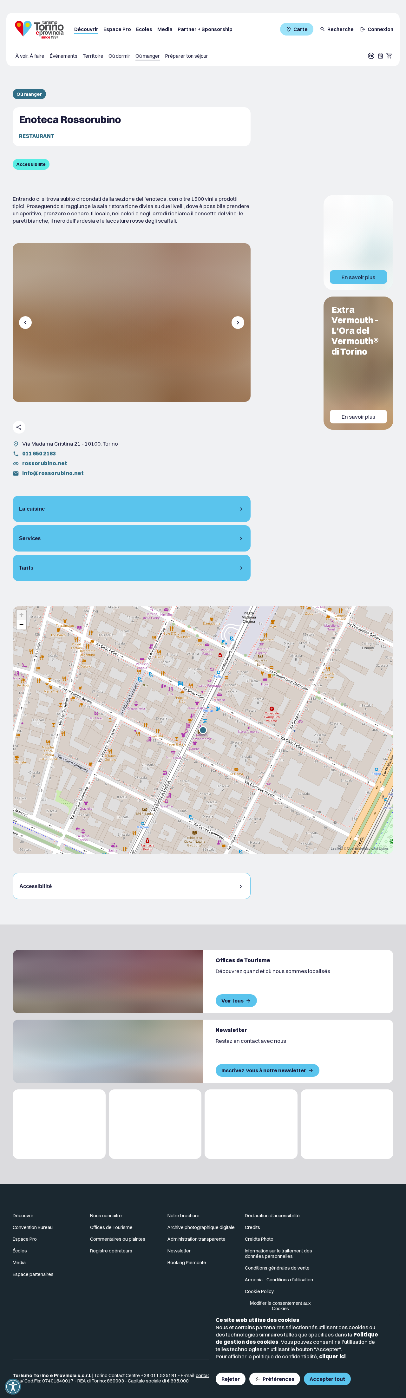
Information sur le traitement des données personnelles (278, 1253)
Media (165, 29)
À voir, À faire (29, 56)
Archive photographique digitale (201, 1227)
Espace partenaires (33, 1274)
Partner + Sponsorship (205, 29)
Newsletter (179, 1251)
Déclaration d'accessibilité (272, 1215)
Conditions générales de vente (277, 1268)
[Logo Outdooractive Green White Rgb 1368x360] (347, 1124)
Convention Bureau (33, 1227)
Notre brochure (183, 1215)
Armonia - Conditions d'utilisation (279, 1280)
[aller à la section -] (380, 56)
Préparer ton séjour (186, 56)
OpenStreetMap (358, 848)
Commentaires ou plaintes (117, 1239)
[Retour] (25, 322)
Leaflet (336, 848)
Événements (63, 56)
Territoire (92, 56)
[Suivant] (238, 322)
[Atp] (59, 1124)
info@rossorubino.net (53, 473)
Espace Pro (117, 29)
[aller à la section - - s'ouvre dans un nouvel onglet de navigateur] (365, 1218)
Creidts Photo (259, 1239)
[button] (203, 730)
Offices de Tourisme (111, 1227)
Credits (252, 1227)
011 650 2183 (39, 453)
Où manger (147, 56)
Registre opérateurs (111, 1251)
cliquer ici (332, 1356)
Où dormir (119, 56)
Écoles (144, 29)
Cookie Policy (259, 1291)
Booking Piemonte (186, 1262)
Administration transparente (196, 1239)
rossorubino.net (44, 463)
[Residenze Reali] (251, 1124)
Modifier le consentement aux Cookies (280, 1305)
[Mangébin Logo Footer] (155, 1124)
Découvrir (86, 29)
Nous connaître (106, 1215)
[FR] (371, 56)
